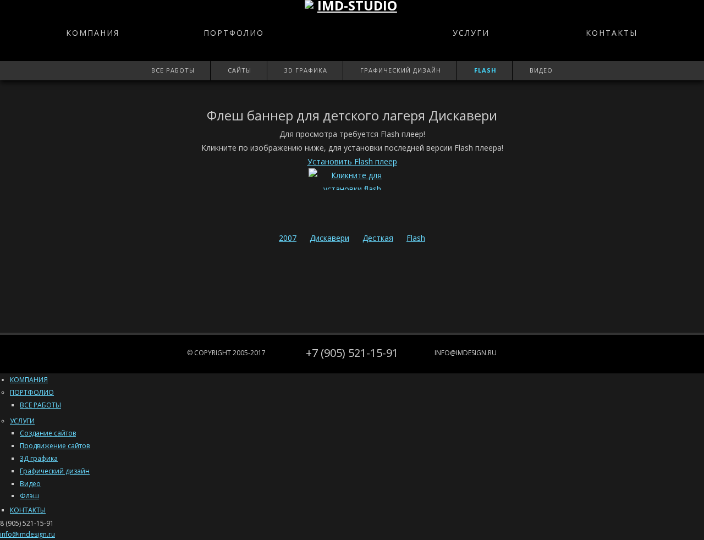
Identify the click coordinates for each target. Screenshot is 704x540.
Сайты (239, 70)
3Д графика (39, 458)
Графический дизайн (400, 70)
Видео (541, 70)
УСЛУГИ (471, 32)
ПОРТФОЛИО (234, 32)
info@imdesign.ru (466, 352)
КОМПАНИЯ (92, 32)
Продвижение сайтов (55, 445)
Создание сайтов (48, 433)
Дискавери (329, 238)
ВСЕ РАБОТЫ (40, 405)
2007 (287, 238)
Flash (485, 70)
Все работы (173, 70)
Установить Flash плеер (352, 161)
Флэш (29, 495)
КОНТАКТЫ (611, 32)
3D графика (305, 70)
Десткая (377, 238)
